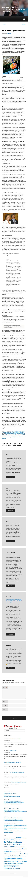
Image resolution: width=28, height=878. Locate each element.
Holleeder (8, 851)
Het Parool (22, 849)
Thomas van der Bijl (9, 868)
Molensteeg (24, 856)
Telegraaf (16, 866)
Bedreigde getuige (13, 838)
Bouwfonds (19, 433)
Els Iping (14, 842)
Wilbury (16, 437)
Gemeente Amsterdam (9, 846)
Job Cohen (7, 854)
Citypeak (14, 839)
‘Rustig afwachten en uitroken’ (15, 738)
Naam (4, 701)
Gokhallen (6, 849)
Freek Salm (22, 844)
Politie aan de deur (13, 750)
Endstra (23, 431)
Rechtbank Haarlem (8, 865)
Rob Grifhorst (16, 865)
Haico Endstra (10, 849)
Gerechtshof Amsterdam (20, 846)
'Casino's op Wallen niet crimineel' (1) (11, 808)
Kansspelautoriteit (13, 854)
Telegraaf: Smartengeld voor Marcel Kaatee (12, 804)
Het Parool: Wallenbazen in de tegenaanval (12, 801)
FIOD (6, 434)
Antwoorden (10, 477)
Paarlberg (24, 859)
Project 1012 (19, 861)
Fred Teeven (4, 432)
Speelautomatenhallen (6, 437)
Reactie (5, 688)
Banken (13, 431)
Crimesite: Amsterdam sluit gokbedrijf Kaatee (13, 819)
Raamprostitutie (7, 863)
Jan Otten (14, 851)
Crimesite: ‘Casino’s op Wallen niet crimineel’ (13, 817)
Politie (13, 861)
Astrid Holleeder (6, 838)
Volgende (23, 24)
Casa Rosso (23, 838)
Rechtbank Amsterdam (16, 863)
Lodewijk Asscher (15, 856)
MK (20, 437)
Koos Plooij (9, 432)
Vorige (3, 24)
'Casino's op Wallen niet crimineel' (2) (11, 810)
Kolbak (19, 854)
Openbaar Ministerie (15, 432)
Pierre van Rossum (7, 861)
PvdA (14, 435)
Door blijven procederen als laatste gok (13, 762)
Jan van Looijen (18, 851)
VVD (19, 868)
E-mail (4, 705)
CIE (12, 839)
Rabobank (21, 432)
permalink (4, 438)
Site (4, 709)
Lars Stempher (7, 856)
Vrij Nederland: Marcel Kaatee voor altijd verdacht (14, 802)
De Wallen (20, 431)
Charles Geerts (7, 839)
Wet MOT (12, 437)
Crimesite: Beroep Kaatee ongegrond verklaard (13, 820)
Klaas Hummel (15, 434)
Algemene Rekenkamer (9, 433)
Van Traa (16, 868)
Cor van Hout (18, 839)
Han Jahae (16, 849)
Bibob (16, 431)
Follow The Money (8, 844)
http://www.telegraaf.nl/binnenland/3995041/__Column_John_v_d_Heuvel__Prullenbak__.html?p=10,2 (14, 601)
